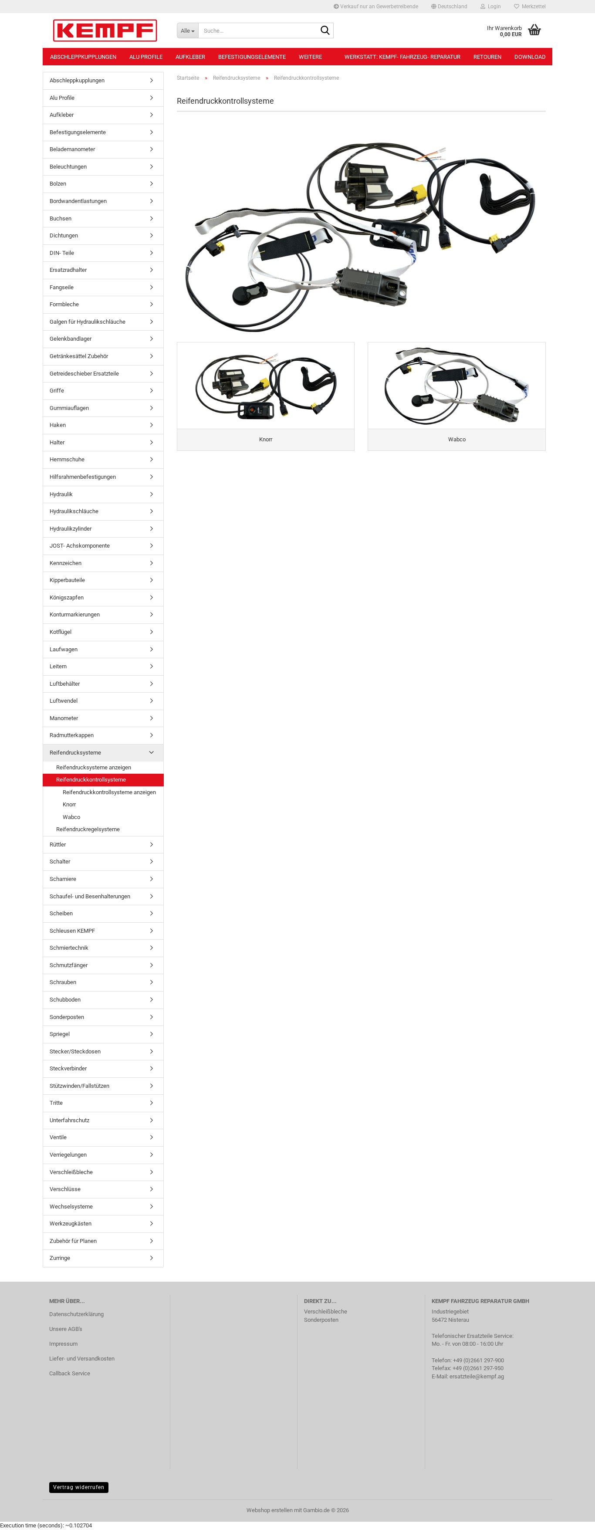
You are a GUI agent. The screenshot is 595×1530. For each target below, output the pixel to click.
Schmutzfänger (69, 965)
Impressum (63, 1343)
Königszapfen (67, 597)
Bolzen (58, 183)
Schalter (60, 861)
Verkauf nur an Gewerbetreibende (378, 6)
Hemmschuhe (67, 459)
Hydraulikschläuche (74, 511)
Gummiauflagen (69, 408)
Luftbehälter (65, 683)
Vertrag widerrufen (79, 1487)
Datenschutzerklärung (76, 1314)
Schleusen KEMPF (72, 930)
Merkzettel (532, 6)
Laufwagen (64, 649)
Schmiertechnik (69, 947)
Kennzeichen (65, 563)
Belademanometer (72, 149)
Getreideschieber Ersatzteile (84, 373)
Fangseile (62, 287)
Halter (57, 442)
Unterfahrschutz (69, 1120)
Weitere (310, 57)
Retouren (487, 57)
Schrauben (63, 982)
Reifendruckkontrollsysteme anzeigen (109, 792)
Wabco (71, 817)
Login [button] (493, 6)
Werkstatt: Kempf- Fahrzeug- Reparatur (402, 57)
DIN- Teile (62, 253)
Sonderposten (67, 1017)
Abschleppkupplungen (83, 57)
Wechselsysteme (71, 1206)
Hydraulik (61, 494)
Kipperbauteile (67, 580)
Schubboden (65, 999)
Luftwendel (64, 700)
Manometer (64, 718)
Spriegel (60, 1034)
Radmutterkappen (72, 735)
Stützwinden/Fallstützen (79, 1086)
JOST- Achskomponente (80, 545)
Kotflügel (60, 632)
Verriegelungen (68, 1154)
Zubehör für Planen (73, 1241)
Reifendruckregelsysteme (88, 829)
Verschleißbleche (71, 1172)
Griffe (57, 390)
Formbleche (64, 304)
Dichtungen (64, 235)
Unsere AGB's (65, 1329)
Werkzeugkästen (70, 1223)
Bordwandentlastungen (78, 201)
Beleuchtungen (68, 166)
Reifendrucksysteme (75, 752)
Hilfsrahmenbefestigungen (83, 477)
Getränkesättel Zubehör (79, 356)
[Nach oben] (571, 1517)
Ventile (58, 1137)
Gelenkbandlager (70, 338)
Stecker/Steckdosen (75, 1051)
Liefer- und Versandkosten (82, 1358)
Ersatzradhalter (68, 270)
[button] (449, 6)
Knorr (69, 804)
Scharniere (63, 879)
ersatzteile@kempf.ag (477, 1376)
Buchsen (60, 218)
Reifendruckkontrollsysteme (91, 779)
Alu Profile (145, 57)
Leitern (58, 666)
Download (530, 57)
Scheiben (61, 913)
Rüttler (58, 844)
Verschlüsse (65, 1189)
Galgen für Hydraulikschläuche (87, 321)
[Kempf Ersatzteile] (106, 30)
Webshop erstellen (270, 1510)
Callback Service (69, 1373)
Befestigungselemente (252, 57)
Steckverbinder (68, 1068)
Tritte (56, 1103)
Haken (58, 425)
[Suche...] (325, 31)
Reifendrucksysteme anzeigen (93, 767)
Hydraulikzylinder (70, 528)
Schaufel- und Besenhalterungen (90, 896)
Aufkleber (190, 57)
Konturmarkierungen (75, 614)
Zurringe (60, 1258)
